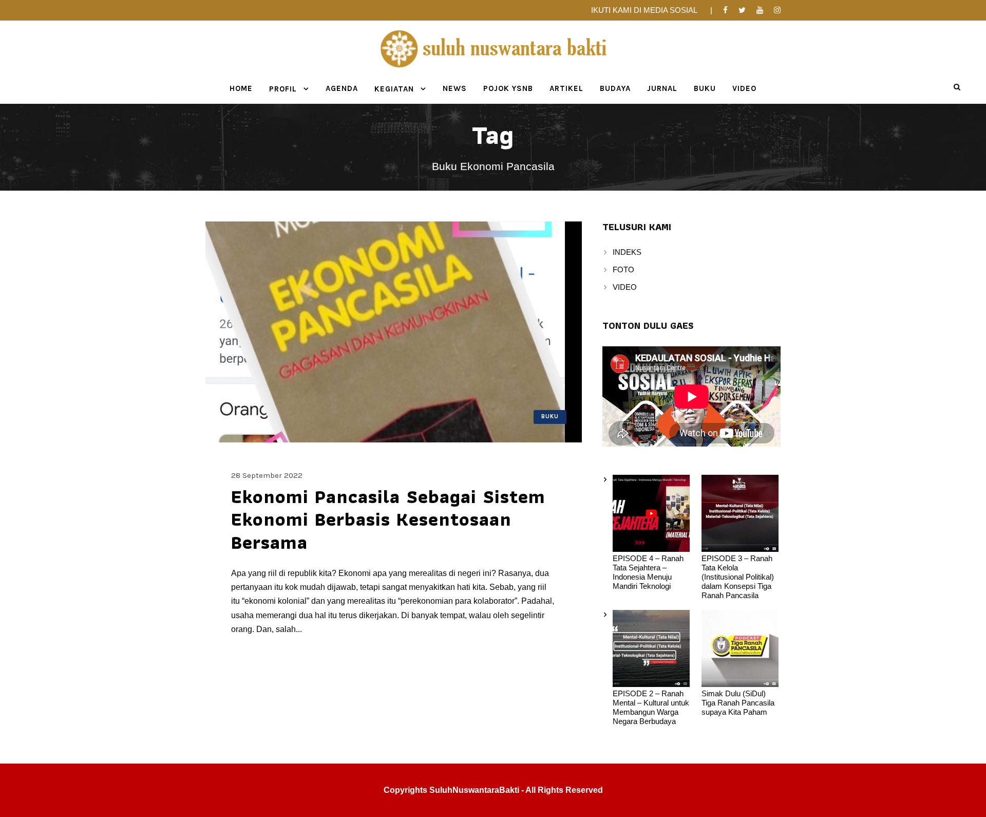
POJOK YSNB (508, 88)
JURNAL (662, 88)
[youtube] (759, 10)
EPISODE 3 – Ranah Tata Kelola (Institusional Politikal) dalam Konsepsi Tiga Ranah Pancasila (737, 577)
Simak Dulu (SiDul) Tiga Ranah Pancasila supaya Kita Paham (737, 702)
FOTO (623, 269)
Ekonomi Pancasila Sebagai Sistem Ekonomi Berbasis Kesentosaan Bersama (388, 519)
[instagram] (777, 10)
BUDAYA (615, 88)
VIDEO (744, 88)
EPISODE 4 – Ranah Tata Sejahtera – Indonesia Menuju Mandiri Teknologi (648, 572)
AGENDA (342, 88)
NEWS (455, 88)
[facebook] (725, 10)
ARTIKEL (566, 88)
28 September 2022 (266, 475)
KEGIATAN (394, 89)
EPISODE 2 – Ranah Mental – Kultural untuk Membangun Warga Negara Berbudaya (651, 707)
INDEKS (627, 252)
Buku (550, 416)
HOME (241, 88)
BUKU (705, 88)
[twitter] (742, 10)
